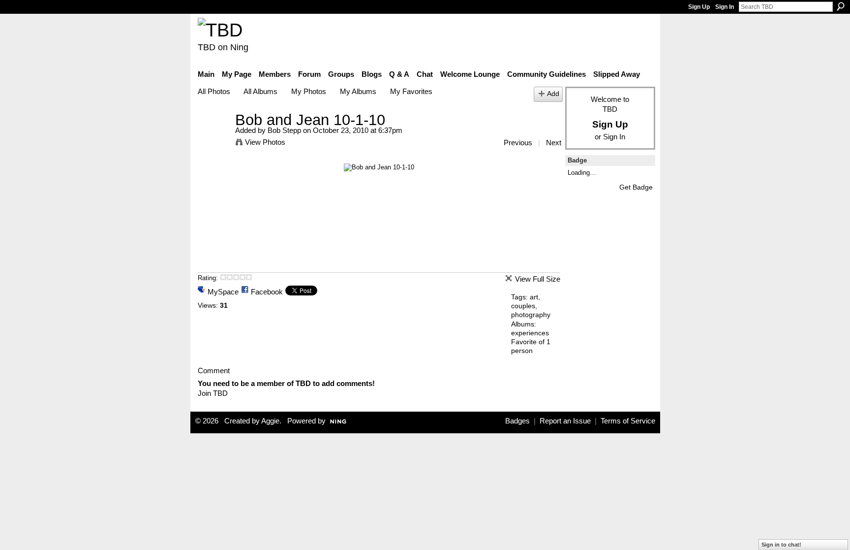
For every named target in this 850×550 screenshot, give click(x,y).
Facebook (267, 292)
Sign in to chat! (781, 545)
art (534, 297)
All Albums (260, 91)
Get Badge (636, 187)
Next (553, 142)
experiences (530, 333)
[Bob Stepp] (213, 138)
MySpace (223, 292)
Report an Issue (565, 421)
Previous (518, 142)
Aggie (270, 421)
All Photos (214, 91)
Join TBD (213, 393)
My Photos (308, 91)
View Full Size (537, 279)
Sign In (724, 6)
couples (523, 306)
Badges (517, 421)
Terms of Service (628, 421)
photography (530, 315)
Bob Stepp (284, 130)
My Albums (358, 91)
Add (553, 93)
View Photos (265, 142)
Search (841, 6)
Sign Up (699, 6)
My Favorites (411, 91)
